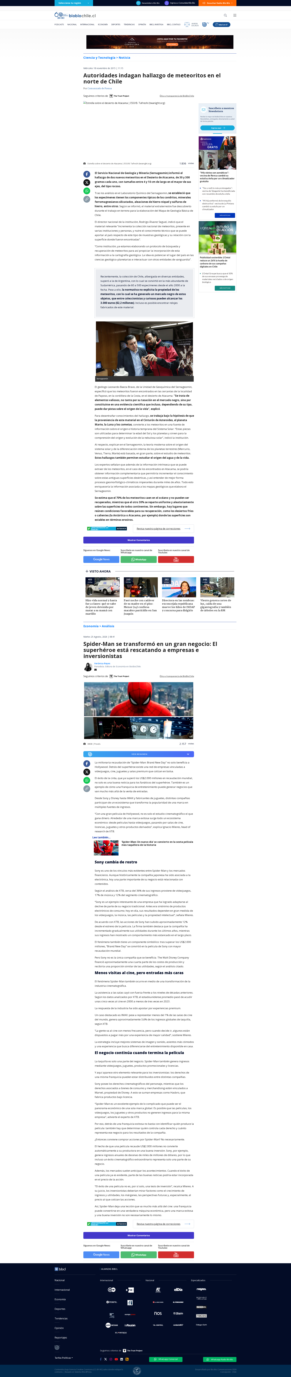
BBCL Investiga (156, 24)
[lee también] (107, 848)
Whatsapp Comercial (168, 1359)
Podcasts (59, 24)
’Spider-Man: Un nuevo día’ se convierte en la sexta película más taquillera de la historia (157, 843)
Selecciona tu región (70, 3)
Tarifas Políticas (63, 1357)
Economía (103, 24)
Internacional (87, 24)
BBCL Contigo (174, 24)
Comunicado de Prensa (99, 88)
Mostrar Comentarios (139, 540)
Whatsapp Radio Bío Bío (222, 1359)
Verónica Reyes (102, 663)
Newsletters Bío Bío (151, 3)
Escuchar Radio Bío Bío (218, 3)
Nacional (72, 24)
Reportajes (61, 1337)
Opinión (142, 24)
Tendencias (129, 24)
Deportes (115, 24)
